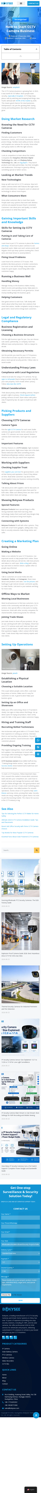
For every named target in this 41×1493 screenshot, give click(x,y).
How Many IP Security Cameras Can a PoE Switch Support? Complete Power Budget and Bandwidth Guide (19, 1168)
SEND (20, 1300)
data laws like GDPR (14, 384)
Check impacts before (27, 395)
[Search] (36, 850)
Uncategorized (20, 19)
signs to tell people (8, 379)
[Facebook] (3, 1337)
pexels (15, 673)
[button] (21, 3)
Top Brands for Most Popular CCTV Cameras (17, 833)
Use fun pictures (29, 581)
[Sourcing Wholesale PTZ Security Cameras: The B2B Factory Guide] (20, 878)
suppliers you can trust (13, 472)
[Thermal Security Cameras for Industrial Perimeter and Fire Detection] (20, 984)
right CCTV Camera (14, 429)
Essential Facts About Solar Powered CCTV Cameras (20, 837)
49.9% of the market (23, 101)
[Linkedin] (7, 1337)
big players (24, 163)
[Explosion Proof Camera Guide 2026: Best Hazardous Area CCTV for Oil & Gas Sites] (20, 931)
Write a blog (24, 563)
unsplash (16, 87)
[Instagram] (15, 1337)
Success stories (7, 766)
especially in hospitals (15, 96)
